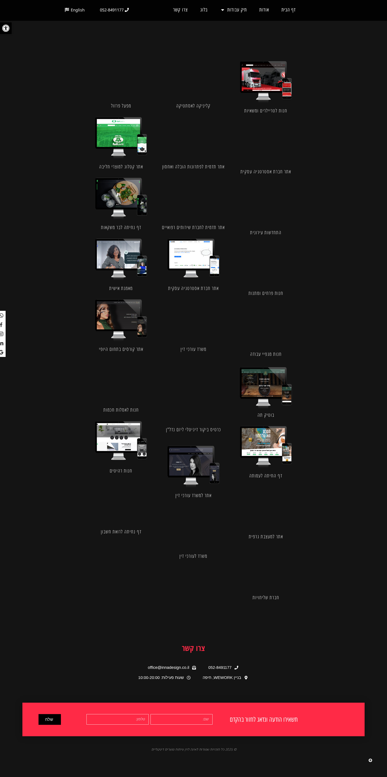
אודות (264, 10)
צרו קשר (180, 10)
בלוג (204, 10)
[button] (6, 28)
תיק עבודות (237, 10)
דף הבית (289, 10)
